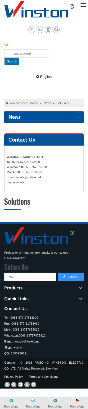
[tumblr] (48, 29)
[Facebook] (56, 29)
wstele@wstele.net (28, 177)
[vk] (40, 29)
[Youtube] (33, 384)
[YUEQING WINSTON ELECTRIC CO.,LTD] (39, 235)
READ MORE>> (15, 257)
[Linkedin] (20, 384)
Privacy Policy (13, 376)
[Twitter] (31, 29)
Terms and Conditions (43, 376)
